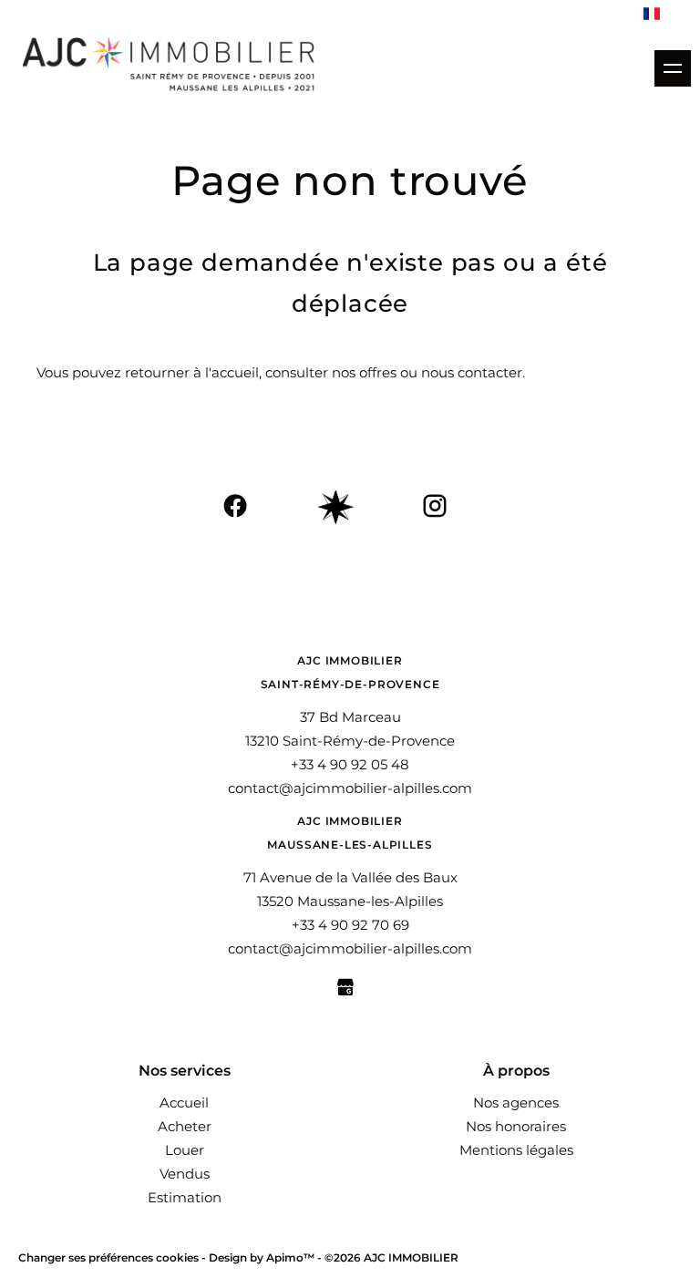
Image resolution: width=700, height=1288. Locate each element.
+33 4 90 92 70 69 (350, 924)
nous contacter (471, 372)
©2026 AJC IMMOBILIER (391, 1257)
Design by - (266, 1257)
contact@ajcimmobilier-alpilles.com (350, 788)
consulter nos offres (330, 372)
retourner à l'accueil (192, 372)
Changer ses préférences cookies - (113, 1257)
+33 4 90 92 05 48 (350, 764)
